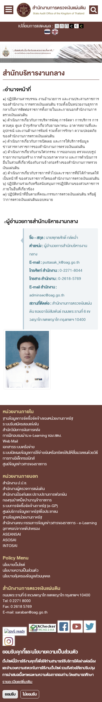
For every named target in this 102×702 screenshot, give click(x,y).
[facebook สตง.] (63, 631)
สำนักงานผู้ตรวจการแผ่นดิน (24, 489)
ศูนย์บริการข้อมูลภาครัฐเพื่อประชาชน (30, 511)
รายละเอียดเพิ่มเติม (17, 682)
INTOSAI (10, 546)
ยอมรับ (10, 694)
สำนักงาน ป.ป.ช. (15, 483)
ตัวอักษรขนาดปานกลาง (62, 26)
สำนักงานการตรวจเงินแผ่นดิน (51, 11)
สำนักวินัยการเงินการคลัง (21, 430)
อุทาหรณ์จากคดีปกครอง (21, 529)
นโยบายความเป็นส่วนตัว (20, 570)
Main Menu (8, 9)
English (55, 32)
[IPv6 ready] (15, 631)
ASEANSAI (12, 534)
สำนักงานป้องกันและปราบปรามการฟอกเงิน (35, 494)
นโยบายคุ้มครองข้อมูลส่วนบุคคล (26, 576)
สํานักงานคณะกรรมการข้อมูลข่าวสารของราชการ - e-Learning (50, 523)
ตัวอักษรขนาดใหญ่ (66, 26)
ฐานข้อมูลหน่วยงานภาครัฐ (22, 517)
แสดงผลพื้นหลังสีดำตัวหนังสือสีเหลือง (81, 26)
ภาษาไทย (47, 32)
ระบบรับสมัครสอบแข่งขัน (21, 424)
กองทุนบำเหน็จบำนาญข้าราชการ (27, 500)
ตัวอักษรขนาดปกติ (57, 26)
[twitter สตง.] (90, 631)
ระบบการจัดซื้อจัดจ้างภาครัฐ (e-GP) (30, 506)
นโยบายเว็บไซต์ (14, 565)
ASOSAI (9, 540)
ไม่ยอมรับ (30, 694)
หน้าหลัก (9, 49)
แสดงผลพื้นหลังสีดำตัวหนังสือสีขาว (71, 26)
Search (93, 9)
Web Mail (10, 441)
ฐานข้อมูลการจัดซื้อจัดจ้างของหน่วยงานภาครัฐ (38, 418)
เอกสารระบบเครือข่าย (19, 447)
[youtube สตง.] (77, 631)
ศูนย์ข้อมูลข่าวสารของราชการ (25, 464)
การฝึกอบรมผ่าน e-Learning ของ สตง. (32, 435)
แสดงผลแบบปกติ (76, 26)
